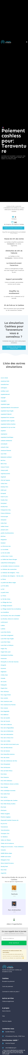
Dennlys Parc (4, 487)
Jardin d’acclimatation (7, 533)
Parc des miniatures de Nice (9, 761)
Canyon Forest (5, 467)
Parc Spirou (4, 797)
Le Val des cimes (5, 599)
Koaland (3, 543)
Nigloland (3, 671)
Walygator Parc (5, 860)
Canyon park (4, 470)
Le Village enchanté (6, 605)
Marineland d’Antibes (7, 655)
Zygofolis (3, 873)
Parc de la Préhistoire (7, 731)
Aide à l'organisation (14, 924)
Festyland (3, 503)
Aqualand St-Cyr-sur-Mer (8, 427)
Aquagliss (3, 401)
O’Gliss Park (4, 675)
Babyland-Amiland (6, 457)
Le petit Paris (5, 592)
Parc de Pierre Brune (6, 747)
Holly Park (4, 523)
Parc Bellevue (4, 714)
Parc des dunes (5, 757)
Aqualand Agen (5, 404)
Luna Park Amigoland (7, 635)
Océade (3, 678)
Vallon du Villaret (6, 840)
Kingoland (3, 539)
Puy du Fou (4, 823)
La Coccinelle (4, 549)
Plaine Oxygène (5, 813)
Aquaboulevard (5, 394)
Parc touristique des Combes (9, 800)
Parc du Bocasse (5, 767)
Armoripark (4, 444)
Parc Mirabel (4, 787)
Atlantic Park (5, 447)
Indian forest (5, 526)
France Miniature (5, 513)
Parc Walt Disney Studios (8, 803)
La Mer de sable (5, 553)
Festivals (14, 894)
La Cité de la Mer (6, 546)
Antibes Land (5, 391)
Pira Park (3, 807)
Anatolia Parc (5, 384)
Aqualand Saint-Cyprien (8, 420)
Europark (3, 493)
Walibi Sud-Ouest (6, 856)
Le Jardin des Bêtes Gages (8, 582)
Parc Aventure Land (6, 701)
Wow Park (3, 869)
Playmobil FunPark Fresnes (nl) (9, 820)
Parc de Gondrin (5, 718)
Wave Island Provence (7, 863)
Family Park (4, 500)
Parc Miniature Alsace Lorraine (10, 784)
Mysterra (3, 668)
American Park (5, 381)
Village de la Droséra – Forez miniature (12, 846)
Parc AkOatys (5, 691)
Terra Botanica (5, 830)
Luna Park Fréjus (5, 642)
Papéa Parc (4, 688)
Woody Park (4, 866)
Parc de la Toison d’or (7, 737)
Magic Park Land (5, 652)
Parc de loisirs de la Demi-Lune (10, 744)
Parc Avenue (4, 708)
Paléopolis (4, 685)
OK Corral (3, 681)
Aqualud (3, 430)
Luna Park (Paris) (6, 632)
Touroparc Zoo (5, 833)
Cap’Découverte (5, 473)
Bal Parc (3, 460)
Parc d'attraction (14, 910)
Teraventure (4, 827)
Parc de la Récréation (7, 734)
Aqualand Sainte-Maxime (8, 424)
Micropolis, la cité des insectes (10, 661)
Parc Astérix (4, 698)
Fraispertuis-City (6, 510)
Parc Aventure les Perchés (8, 704)
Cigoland (3, 477)
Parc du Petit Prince (6, 770)
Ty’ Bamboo (4, 836)
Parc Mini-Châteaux (6, 780)
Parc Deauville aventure (7, 754)
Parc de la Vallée (5, 741)
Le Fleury (3, 579)
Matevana (4, 658)
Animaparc (4, 387)
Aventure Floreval (6, 450)
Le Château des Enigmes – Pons (10, 572)
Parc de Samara (5, 751)
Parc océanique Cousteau (8, 790)
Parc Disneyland (5, 764)
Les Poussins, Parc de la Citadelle (10, 615)
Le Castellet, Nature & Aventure (10, 566)
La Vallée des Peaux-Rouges (9, 559)
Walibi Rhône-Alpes (6, 853)
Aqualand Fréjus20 (6, 414)
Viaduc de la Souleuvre (7, 843)
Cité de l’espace (5, 480)
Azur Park (3, 453)
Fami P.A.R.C (4, 496)
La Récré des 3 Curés (7, 556)
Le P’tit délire (5, 586)
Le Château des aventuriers (9, 569)
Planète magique (6, 817)
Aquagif (3, 397)
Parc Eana (4, 774)
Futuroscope (4, 516)
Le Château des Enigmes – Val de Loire (12, 576)
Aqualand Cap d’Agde (7, 411)
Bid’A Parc (4, 463)
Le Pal (2, 589)
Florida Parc (4, 506)
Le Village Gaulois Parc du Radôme (11, 609)
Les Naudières (5, 612)
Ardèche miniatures (6, 440)
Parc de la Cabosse (6, 724)
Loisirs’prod (4, 622)
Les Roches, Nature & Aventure (10, 619)
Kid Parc (3, 536)
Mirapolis (3, 665)
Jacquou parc (4, 529)
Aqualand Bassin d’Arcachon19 (10, 407)
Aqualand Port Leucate (7, 417)
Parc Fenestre (5, 777)
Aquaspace (4, 434)
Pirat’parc (3, 810)
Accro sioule (4, 378)
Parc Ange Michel (6, 695)
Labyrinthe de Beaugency (8, 562)
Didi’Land (3, 490)
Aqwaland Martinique (7, 437)
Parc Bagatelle (5, 711)
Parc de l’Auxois (5, 721)
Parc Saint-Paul (5, 794)
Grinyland (3, 520)
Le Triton (3, 595)
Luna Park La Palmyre (7, 645)
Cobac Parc (4, 483)
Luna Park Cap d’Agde (7, 638)
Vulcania (3, 850)
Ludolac (3, 628)
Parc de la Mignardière (7, 728)
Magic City (4, 648)
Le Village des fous (6, 602)
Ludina (3, 625)
